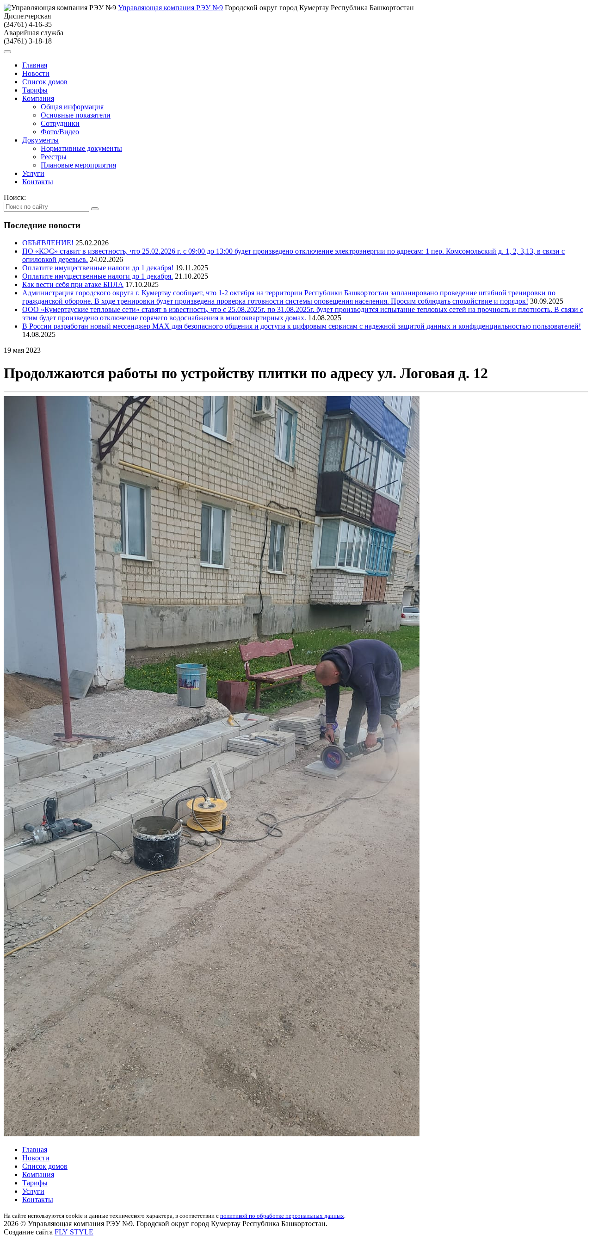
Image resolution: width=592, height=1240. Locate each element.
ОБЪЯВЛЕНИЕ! (48, 243)
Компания (38, 98)
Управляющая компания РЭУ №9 (170, 8)
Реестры (54, 157)
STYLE (74, 1232)
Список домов (45, 82)
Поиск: (15, 197)
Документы (40, 140)
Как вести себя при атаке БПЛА (72, 284)
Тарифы (35, 90)
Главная (34, 65)
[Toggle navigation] (7, 51)
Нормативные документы (81, 148)
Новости (35, 73)
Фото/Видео (60, 132)
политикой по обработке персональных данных (282, 1215)
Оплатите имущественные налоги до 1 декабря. (97, 276)
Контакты (37, 182)
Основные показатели (76, 115)
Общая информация (72, 107)
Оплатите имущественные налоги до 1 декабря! (97, 268)
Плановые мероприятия (78, 165)
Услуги (33, 173)
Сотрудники (60, 123)
